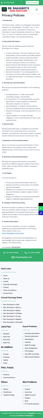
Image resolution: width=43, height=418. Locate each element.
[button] (36, 9)
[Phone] (40, 213)
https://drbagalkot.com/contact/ (13, 233)
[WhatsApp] (40, 208)
